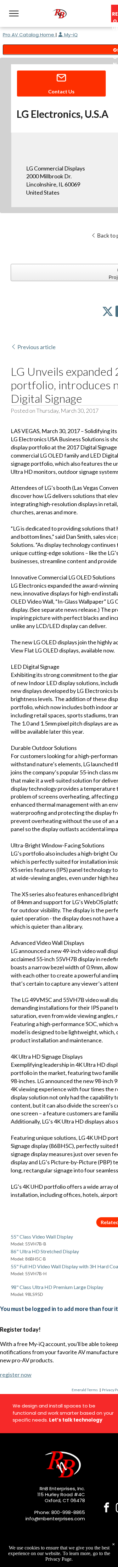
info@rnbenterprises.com (55, 1518)
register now (15, 1374)
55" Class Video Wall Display (42, 1236)
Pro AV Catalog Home (29, 34)
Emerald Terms (85, 1389)
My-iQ (70, 34)
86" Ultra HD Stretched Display (45, 1251)
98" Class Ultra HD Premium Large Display (57, 1287)
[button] (14, 13)
